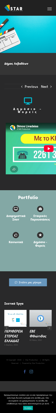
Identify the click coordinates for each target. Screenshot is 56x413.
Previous (31, 86)
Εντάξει (28, 408)
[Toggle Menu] (49, 9)
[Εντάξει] (52, 402)
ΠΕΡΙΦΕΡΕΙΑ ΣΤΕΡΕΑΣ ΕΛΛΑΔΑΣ (13, 336)
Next (44, 86)
